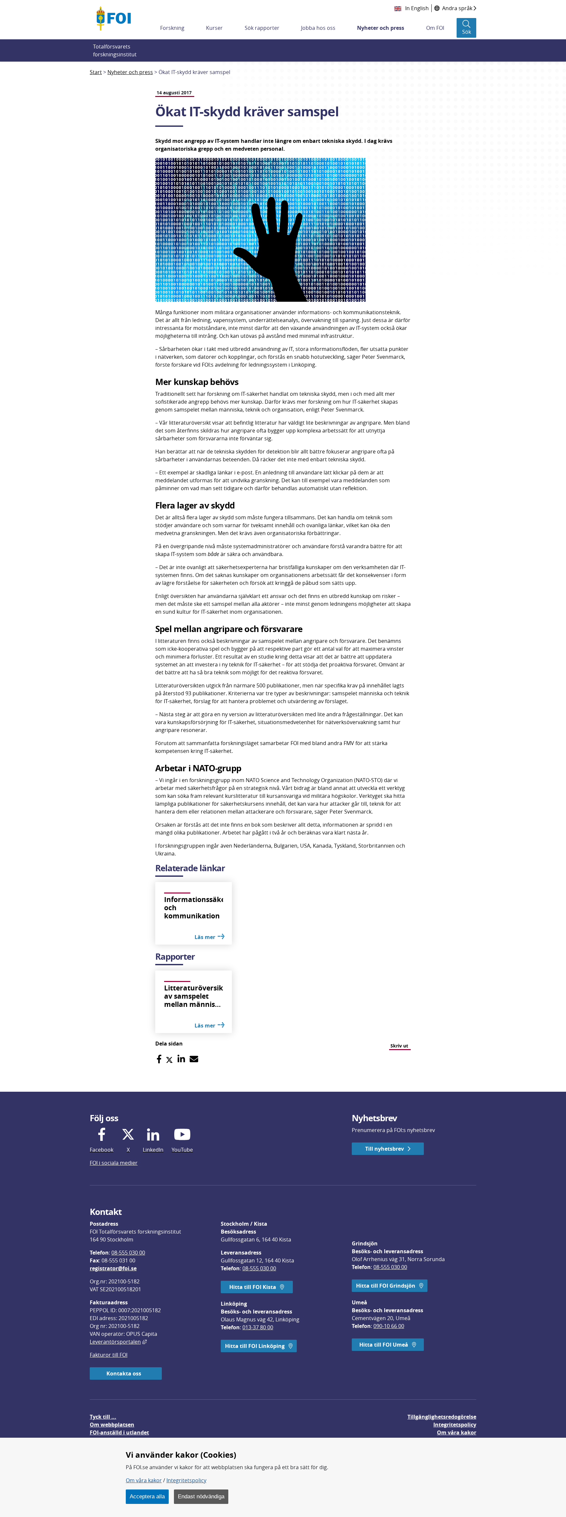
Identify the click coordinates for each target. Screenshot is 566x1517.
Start (96, 72)
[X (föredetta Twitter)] (169, 1059)
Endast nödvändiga (201, 1496)
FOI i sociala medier (114, 1162)
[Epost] (194, 1059)
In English (416, 8)
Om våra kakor (144, 1480)
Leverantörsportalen (118, 1341)
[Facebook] (159, 1059)
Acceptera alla (147, 1496)
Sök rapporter (262, 27)
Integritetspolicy (186, 1480)
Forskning (172, 27)
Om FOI (435, 27)
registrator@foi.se (113, 1268)
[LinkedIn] (181, 1059)
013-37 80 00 (257, 1327)
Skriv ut (399, 1046)
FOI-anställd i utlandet (119, 1432)
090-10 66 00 (388, 1326)
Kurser (214, 27)
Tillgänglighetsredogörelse (441, 1416)
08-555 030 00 (128, 1252)
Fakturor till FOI (108, 1354)
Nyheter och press (380, 27)
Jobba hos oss (318, 27)
